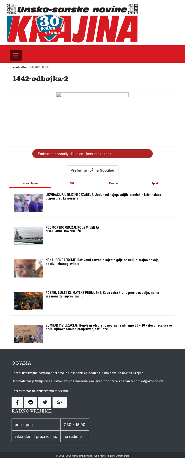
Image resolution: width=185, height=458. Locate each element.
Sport (155, 183)
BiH (72, 183)
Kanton (113, 183)
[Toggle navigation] (16, 55)
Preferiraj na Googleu (92, 170)
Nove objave (30, 183)
